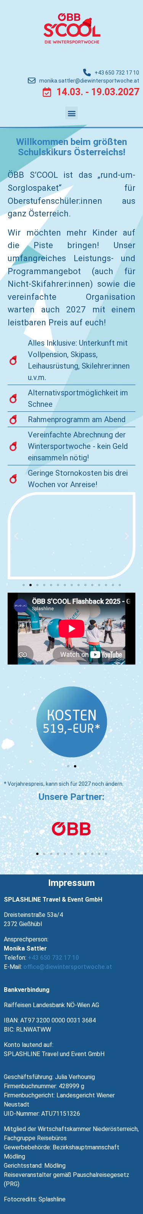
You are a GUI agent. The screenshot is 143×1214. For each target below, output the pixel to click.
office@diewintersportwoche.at (67, 966)
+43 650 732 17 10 (53, 957)
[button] (71, 113)
